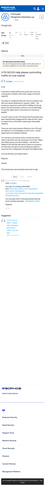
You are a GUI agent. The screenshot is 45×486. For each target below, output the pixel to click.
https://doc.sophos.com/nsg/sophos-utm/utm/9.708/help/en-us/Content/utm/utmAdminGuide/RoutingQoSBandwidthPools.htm (24, 192)
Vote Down (9, 208)
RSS (22, 56)
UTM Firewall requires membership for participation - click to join (22, 481)
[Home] (11, 8)
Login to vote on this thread (10, 35)
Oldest (15, 177)
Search (34, 9)
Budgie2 (9, 81)
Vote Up (6, 208)
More (16, 20)
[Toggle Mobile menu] (42, 9)
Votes (22, 177)
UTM (7, 43)
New (42, 17)
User (38, 9)
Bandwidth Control (32, 201)
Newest (29, 177)
